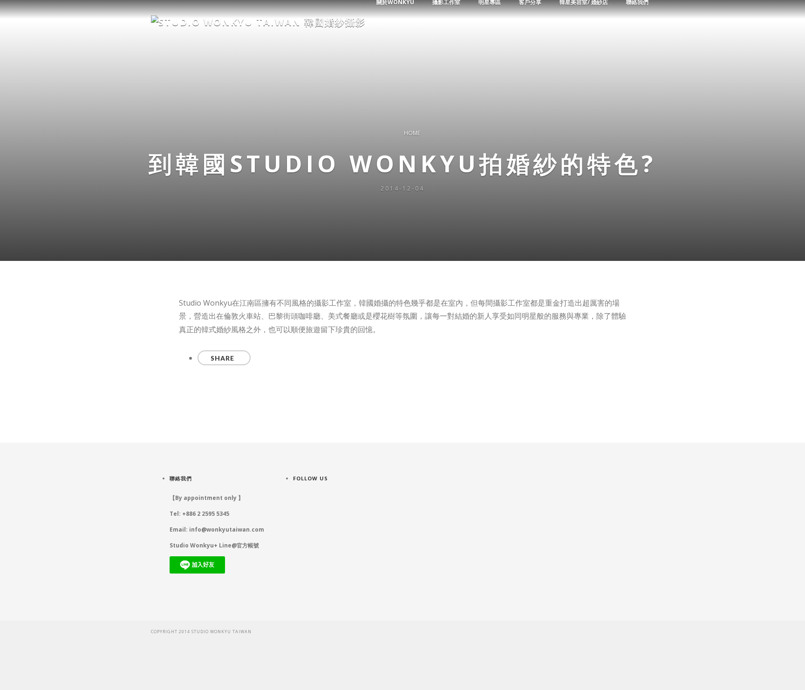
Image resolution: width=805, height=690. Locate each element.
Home (412, 133)
